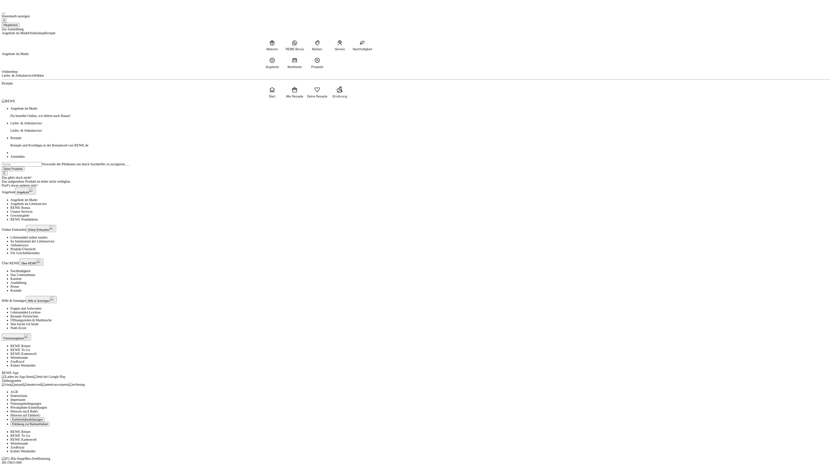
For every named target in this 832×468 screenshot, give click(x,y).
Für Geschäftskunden (25, 253)
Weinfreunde (19, 357)
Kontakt (15, 290)
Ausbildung (18, 282)
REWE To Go (20, 350)
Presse (14, 286)
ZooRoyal (17, 361)
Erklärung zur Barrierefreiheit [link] (30, 424)
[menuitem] (272, 45)
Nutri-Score (18, 328)
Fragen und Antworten (25, 308)
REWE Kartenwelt (23, 354)
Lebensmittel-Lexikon (25, 312)
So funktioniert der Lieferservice (32, 241)
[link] (420, 112)
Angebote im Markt (23, 200)
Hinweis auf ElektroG (25, 415)
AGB (14, 392)
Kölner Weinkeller (23, 365)
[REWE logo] (8, 101)
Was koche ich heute (24, 324)
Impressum (17, 399)
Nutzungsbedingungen (25, 403)
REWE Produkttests (24, 219)
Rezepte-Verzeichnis (24, 316)
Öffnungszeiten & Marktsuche (31, 320)
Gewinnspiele (19, 215)
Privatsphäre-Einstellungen (28, 407)
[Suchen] (127, 165)
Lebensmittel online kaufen (28, 237)
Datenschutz (18, 396)
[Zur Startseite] (16, 8)
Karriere (16, 279)
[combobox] (22, 164)
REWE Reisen (20, 346)
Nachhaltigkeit (20, 271)
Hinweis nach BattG (24, 411)
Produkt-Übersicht (23, 249)
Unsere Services (21, 211)
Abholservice (19, 245)
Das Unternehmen (22, 275)
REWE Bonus (20, 208)
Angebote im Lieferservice (28, 204)
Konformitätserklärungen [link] (27, 419)
